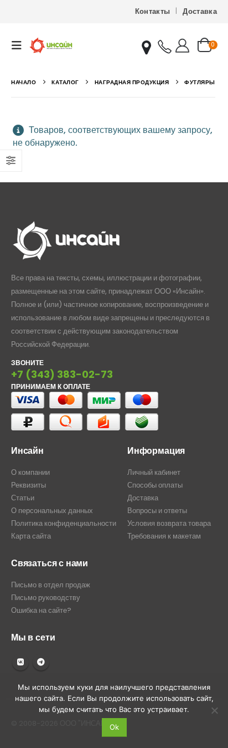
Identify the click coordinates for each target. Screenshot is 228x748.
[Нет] (214, 710)
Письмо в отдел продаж (50, 585)
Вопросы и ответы (157, 510)
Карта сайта (31, 536)
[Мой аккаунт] (182, 45)
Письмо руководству (45, 597)
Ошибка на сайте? (41, 610)
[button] (20, 45)
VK (20, 662)
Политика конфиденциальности (63, 523)
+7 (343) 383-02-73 (62, 374)
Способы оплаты (155, 485)
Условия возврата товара (169, 523)
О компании (30, 472)
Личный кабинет (153, 472)
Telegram (41, 662)
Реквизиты (28, 485)
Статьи (22, 498)
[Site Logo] (51, 45)
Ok (114, 727)
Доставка (200, 11)
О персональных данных (52, 510)
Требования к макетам (164, 536)
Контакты (152, 11)
